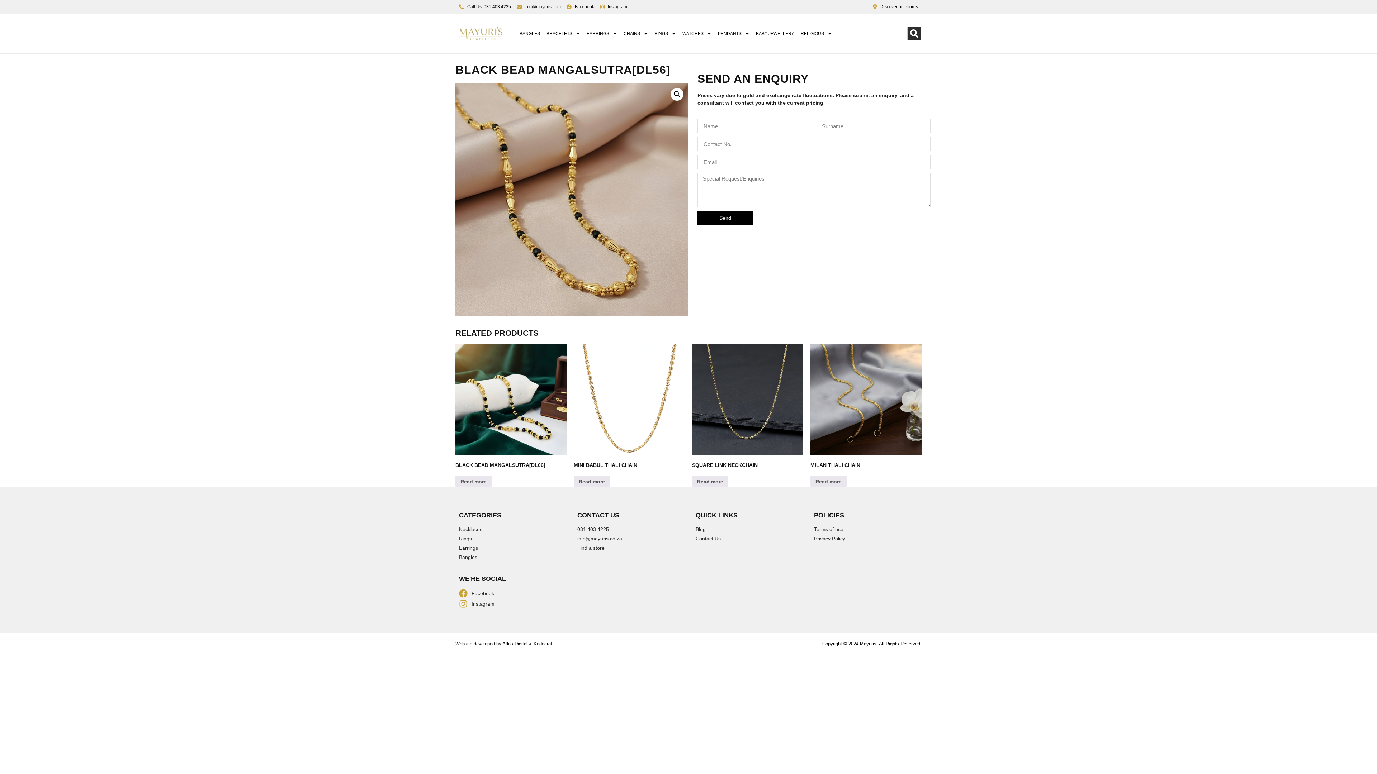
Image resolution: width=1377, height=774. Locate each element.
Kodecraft (544, 643)
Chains (632, 33)
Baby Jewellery (775, 33)
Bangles (530, 33)
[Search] (914, 33)
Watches (693, 33)
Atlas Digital (514, 643)
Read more (473, 481)
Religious (812, 33)
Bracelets (559, 33)
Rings (661, 33)
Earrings (598, 33)
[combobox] (892, 33)
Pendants (730, 33)
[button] (677, 94)
